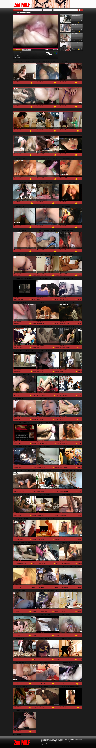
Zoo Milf (22, 4)
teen (64, 203)
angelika (68, 563)
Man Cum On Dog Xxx (76, 42)
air (20, 539)
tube (17, 323)
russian (40, 443)
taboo (43, 130)
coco (43, 539)
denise (19, 275)
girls (40, 635)
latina (43, 587)
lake (16, 587)
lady (18, 587)
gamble (63, 683)
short (43, 443)
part (62, 707)
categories (28, 10)
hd (65, 371)
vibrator (18, 299)
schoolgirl (24, 563)
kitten (23, 491)
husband (63, 347)
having (66, 467)
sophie (44, 203)
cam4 (65, 707)
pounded (45, 611)
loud (22, 203)
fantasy (17, 203)
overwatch (23, 82)
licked (40, 179)
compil (67, 251)
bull (62, 106)
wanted (40, 106)
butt (66, 155)
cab (62, 635)
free (39, 347)
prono (17, 179)
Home (17, 10)
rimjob (48, 251)
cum (42, 563)
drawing (63, 275)
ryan (41, 203)
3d (16, 130)
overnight (63, 443)
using (22, 299)
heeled (20, 491)
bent (42, 179)
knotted (18, 683)
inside (40, 563)
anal (17, 155)
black (19, 635)
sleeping (67, 347)
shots (40, 395)
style (17, 106)
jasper (17, 467)
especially (41, 155)
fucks (19, 371)
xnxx (17, 611)
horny (17, 659)
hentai (17, 443)
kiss (16, 251)
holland (64, 515)
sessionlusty (44, 251)
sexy (17, 371)
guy (21, 371)
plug (64, 155)
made (63, 130)
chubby (19, 707)
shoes (17, 491)
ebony (40, 659)
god (19, 659)
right (62, 587)
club (43, 323)
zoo (64, 106)
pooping (19, 515)
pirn (62, 419)
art (65, 106)
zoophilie (20, 179)
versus (64, 491)
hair (16, 635)
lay (69, 347)
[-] (57, 52)
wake (20, 203)
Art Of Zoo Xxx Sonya (76, 15)
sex (64, 467)
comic (18, 130)
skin (66, 443)
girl (21, 683)
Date (47, 10)
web (67, 707)
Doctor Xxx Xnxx (75, 24)
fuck (41, 707)
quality (40, 371)
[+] (55, 52)
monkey (44, 683)
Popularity (38, 10)
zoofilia (18, 419)
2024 (63, 395)
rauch (65, 563)
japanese (20, 563)
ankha (45, 275)
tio (16, 419)
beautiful (17, 539)
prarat (41, 227)
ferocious (66, 130)
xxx (16, 82)
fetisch (63, 299)
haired (46, 443)
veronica (20, 467)
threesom (42, 491)
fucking (44, 395)
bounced (40, 82)
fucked (67, 587)
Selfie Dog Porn (75, 33)
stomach (44, 82)
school (17, 731)
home (40, 419)
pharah (18, 82)
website (40, 515)
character (45, 155)
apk (62, 539)
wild (69, 130)
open (22, 539)
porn (18, 55)
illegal (40, 467)
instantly (43, 106)
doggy (19, 106)
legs (39, 611)
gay (41, 299)
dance (42, 275)
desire (40, 130)
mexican (17, 347)
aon (44, 227)
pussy (65, 587)
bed (62, 227)
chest (42, 611)
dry (68, 443)
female (66, 179)
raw (45, 130)
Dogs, (20, 53)
